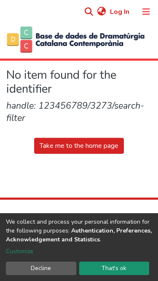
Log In (120, 11)
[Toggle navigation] (146, 11)
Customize (19, 251)
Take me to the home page (79, 145)
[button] (101, 12)
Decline (41, 268)
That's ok (114, 268)
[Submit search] (88, 12)
